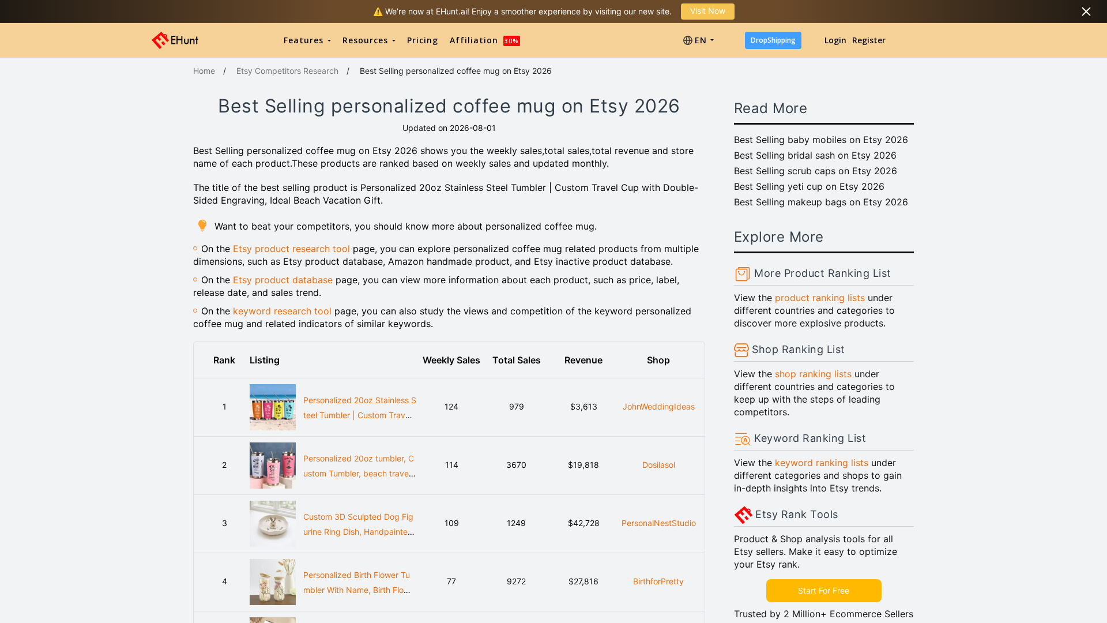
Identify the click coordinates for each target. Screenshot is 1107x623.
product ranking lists (820, 297)
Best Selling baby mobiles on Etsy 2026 (821, 139)
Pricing (422, 40)
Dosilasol (658, 465)
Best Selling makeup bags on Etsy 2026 (821, 202)
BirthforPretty (658, 581)
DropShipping (773, 40)
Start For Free (823, 590)
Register (869, 40)
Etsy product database (283, 280)
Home (204, 71)
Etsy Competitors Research (287, 71)
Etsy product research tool (291, 248)
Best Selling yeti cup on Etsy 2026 (809, 186)
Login (835, 40)
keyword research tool (282, 311)
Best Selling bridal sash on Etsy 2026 (815, 155)
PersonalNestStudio (659, 523)
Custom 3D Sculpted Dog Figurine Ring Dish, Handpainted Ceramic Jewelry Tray (358, 532)
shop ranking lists (813, 374)
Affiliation (484, 40)
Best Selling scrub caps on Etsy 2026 (815, 171)
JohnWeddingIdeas (659, 406)
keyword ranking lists (821, 462)
